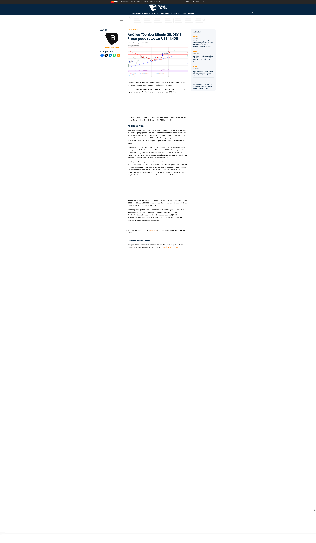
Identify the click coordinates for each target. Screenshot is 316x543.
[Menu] (257, 13)
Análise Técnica (133, 30)
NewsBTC (153, 230)
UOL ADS (158, 1)
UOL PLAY (152, 1)
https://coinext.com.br (169, 247)
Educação (174, 13)
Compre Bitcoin (135, 13)
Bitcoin (183, 13)
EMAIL (203, 1)
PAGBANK (140, 1)
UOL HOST (133, 1)
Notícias (145, 13)
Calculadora (164, 13)
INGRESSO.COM (125, 1)
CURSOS (146, 1)
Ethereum (190, 13)
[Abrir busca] (253, 13)
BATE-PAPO (195, 1)
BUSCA (187, 1)
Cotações (154, 13)
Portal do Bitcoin (158, 7)
